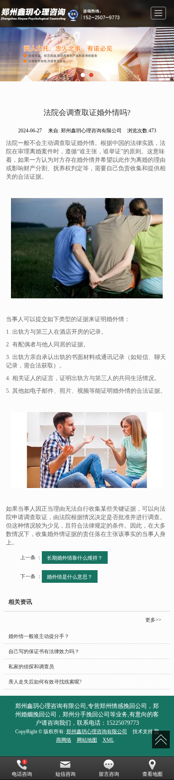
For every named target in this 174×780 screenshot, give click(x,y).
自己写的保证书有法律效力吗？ (43, 651)
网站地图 (87, 740)
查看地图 (152, 774)
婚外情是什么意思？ (69, 576)
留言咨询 (109, 774)
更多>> (153, 620)
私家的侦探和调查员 (31, 667)
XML (108, 740)
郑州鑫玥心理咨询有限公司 (96, 731)
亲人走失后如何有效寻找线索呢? (45, 682)
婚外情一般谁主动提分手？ (38, 636)
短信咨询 (65, 774)
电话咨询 (22, 774)
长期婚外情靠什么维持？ (75, 557)
